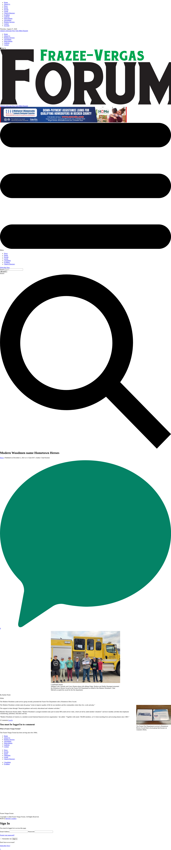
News (6, 6)
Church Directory (9, 13)
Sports (6, 8)
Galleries (7, 17)
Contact (6, 24)
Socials (6, 9)
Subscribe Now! (5, 846)
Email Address (4, 831)
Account (6, 25)
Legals (6, 11)
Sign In (15, 839)
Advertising (7, 20)
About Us (7, 4)
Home (6, 2)
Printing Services (9, 22)
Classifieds (7, 260)
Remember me (6, 839)
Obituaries (7, 755)
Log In (10, 720)
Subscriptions (8, 18)
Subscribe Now (5, 267)
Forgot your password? (7, 835)
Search (2, 269)
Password (31, 831)
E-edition (7, 15)
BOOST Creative (10, 818)
